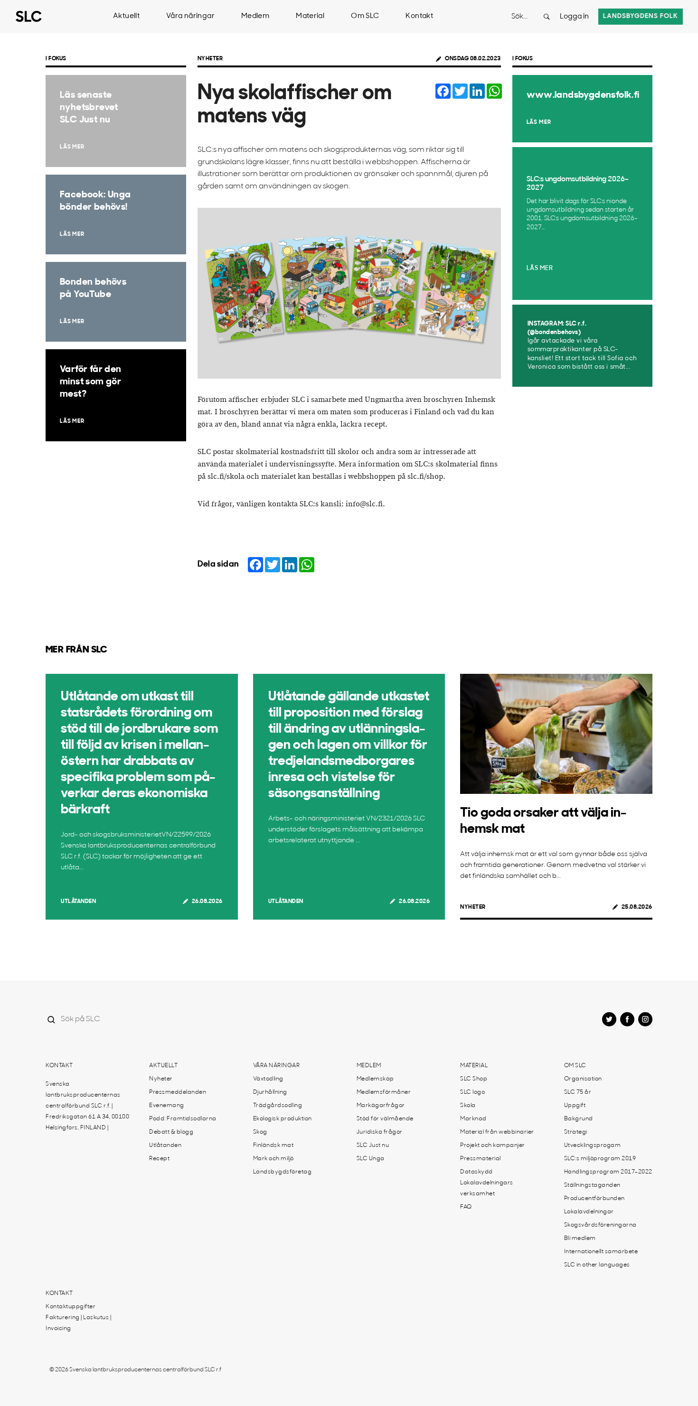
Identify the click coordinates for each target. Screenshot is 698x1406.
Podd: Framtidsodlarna (183, 1119)
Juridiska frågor (380, 1132)
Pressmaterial (480, 1159)
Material (310, 16)
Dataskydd (476, 1172)
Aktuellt (126, 16)
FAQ (466, 1207)
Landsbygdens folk (640, 16)
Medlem (255, 16)
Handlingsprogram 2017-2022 (608, 1172)
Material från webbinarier (497, 1132)
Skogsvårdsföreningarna (600, 1225)
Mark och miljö (273, 1159)
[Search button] (546, 16)
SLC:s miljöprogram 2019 (600, 1159)
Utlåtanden (78, 901)
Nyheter (210, 59)
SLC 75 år (578, 1092)
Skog (260, 1132)
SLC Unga (371, 1159)
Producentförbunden (594, 1198)
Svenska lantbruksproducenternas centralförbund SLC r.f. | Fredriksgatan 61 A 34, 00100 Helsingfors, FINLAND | (87, 1106)
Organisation (583, 1079)
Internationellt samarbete (601, 1252)
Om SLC (365, 16)
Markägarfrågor (381, 1105)
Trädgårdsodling (277, 1105)
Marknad (473, 1119)
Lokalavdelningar (589, 1212)
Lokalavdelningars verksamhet (486, 1188)
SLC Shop (473, 1079)
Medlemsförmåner (384, 1092)
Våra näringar (190, 16)
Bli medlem (580, 1238)
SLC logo (472, 1092)
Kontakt (419, 16)
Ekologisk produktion (282, 1119)
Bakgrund (578, 1119)
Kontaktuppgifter (70, 1307)
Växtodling (268, 1079)
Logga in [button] (574, 16)
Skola (468, 1105)
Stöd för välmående (385, 1119)
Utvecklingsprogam (592, 1145)
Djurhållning (270, 1092)
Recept (159, 1159)
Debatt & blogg (171, 1132)
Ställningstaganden (592, 1185)
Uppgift (575, 1105)
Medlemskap (375, 1079)
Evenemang (166, 1105)
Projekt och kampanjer (492, 1145)
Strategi (575, 1132)
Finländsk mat (273, 1145)
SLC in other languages (597, 1265)
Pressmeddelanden (177, 1092)
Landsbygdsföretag (282, 1172)
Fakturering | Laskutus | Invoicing (78, 1323)
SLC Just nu (373, 1145)
